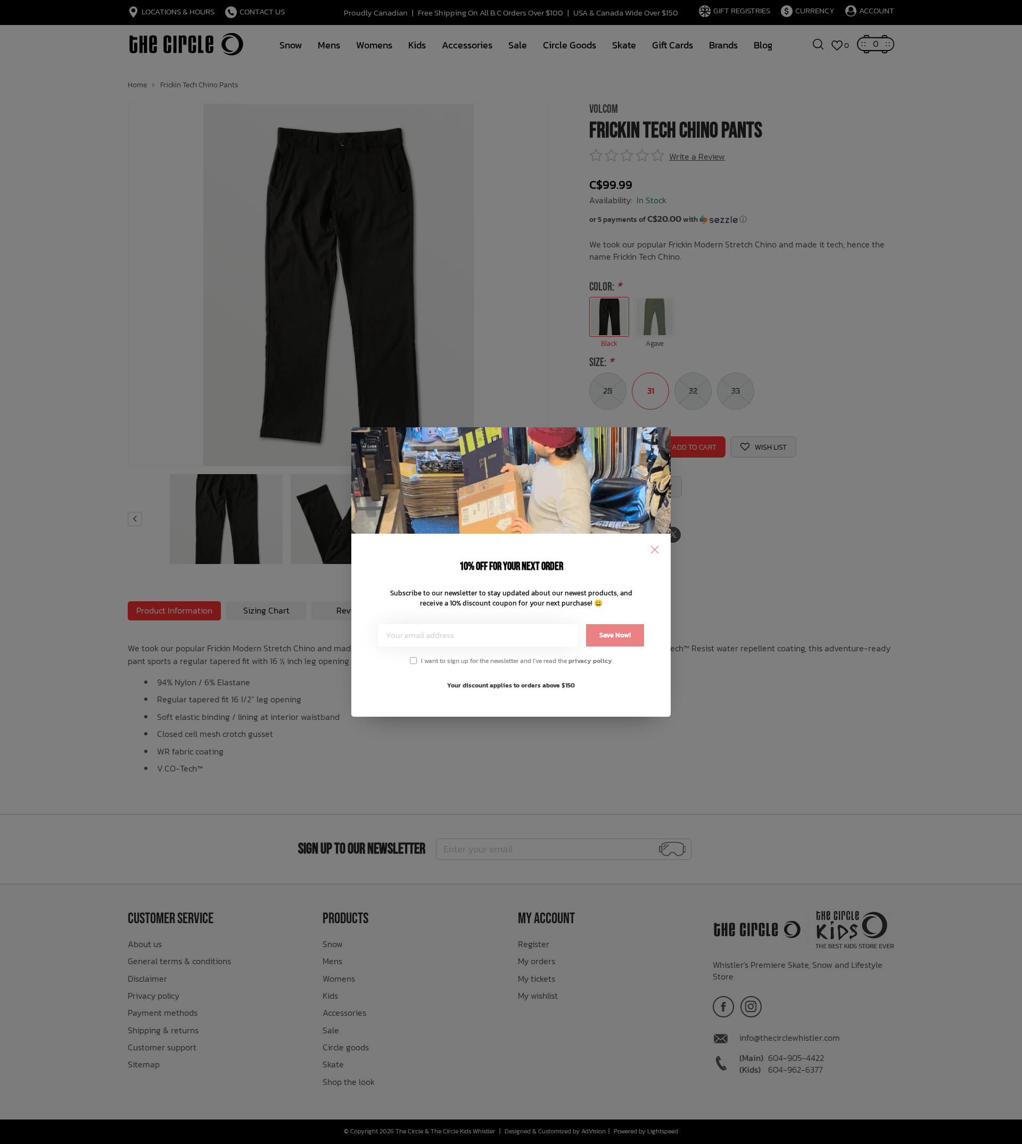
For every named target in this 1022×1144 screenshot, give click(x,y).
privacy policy (590, 661)
